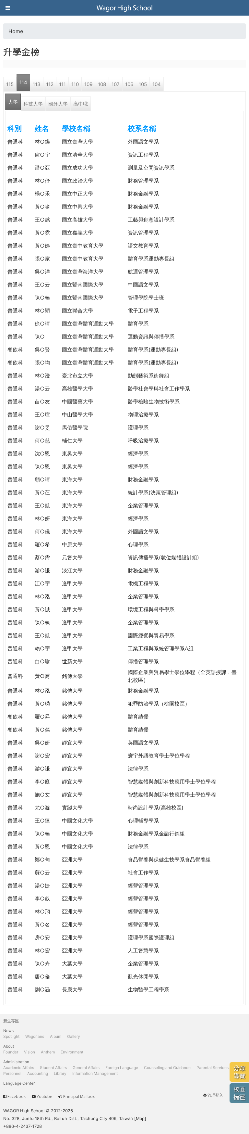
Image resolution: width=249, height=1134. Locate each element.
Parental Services (212, 1067)
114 (23, 82)
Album (55, 1036)
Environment (72, 1052)
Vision (29, 1052)
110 (75, 84)
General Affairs (86, 1067)
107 (116, 84)
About (8, 1046)
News (8, 1030)
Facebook (16, 1096)
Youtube (44, 1096)
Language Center (19, 1083)
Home (15, 31)
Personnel (12, 1073)
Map (140, 1118)
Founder (10, 1052)
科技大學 (33, 104)
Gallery (73, 1036)
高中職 (80, 104)
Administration (16, 1061)
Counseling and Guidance (167, 1067)
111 (62, 84)
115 (10, 84)
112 (49, 84)
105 (143, 84)
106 (129, 84)
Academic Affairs (18, 1067)
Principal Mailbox (79, 1096)
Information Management (95, 1073)
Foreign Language (121, 1067)
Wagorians (34, 1036)
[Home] (124, 8)
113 (37, 84)
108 (102, 84)
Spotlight (11, 1036)
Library (60, 1073)
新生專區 (11, 1020)
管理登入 (215, 1095)
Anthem (48, 1052)
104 (156, 84)
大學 (13, 102)
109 (88, 84)
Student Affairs (53, 1067)
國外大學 (58, 104)
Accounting (37, 1073)
